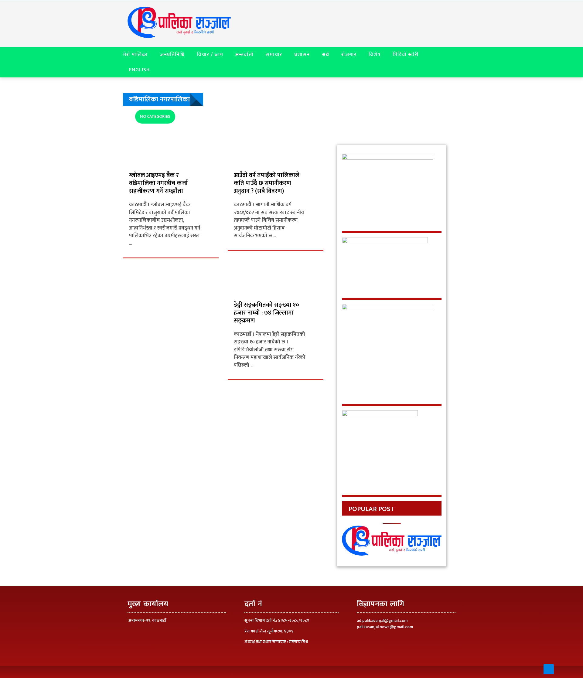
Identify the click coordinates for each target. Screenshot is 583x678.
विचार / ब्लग (210, 54)
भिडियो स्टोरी (405, 54)
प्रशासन (302, 54)
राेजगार (348, 54)
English (139, 70)
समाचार (274, 54)
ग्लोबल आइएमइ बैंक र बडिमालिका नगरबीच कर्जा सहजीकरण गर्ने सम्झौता (158, 183)
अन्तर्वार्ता (244, 54)
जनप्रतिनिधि (172, 54)
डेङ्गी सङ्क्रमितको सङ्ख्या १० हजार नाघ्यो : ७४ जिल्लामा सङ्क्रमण (266, 313)
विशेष (374, 54)
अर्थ (325, 54)
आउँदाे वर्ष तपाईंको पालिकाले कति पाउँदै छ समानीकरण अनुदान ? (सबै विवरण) (266, 183)
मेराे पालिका (135, 54)
